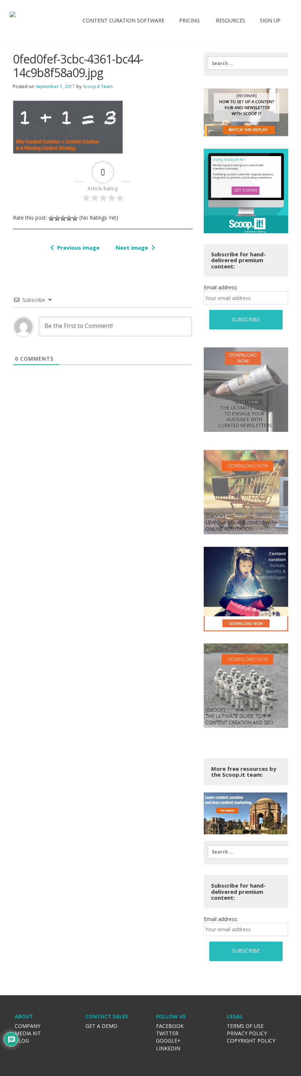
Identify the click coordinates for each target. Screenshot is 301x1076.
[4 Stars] (69, 218)
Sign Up (270, 20)
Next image (132, 247)
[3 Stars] (63, 218)
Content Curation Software (123, 20)
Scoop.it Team (98, 86)
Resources (229, 20)
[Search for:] (246, 63)
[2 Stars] (57, 218)
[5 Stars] (75, 218)
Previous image (78, 247)
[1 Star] (51, 218)
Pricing (189, 20)
